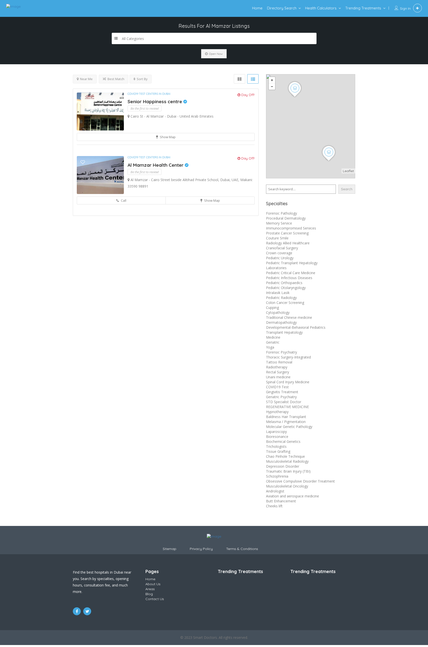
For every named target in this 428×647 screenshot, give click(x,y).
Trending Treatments (363, 8)
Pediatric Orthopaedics (284, 282)
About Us (152, 584)
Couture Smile (277, 238)
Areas (150, 589)
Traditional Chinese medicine (289, 317)
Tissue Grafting (278, 451)
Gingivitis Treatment (282, 391)
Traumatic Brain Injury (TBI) (288, 471)
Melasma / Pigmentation (286, 421)
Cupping (272, 307)
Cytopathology (278, 312)
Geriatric (272, 342)
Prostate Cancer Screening (287, 233)
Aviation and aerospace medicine (292, 496)
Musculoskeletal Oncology (287, 486)
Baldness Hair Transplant (286, 416)
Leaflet (348, 171)
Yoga (270, 347)
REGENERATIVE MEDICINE (287, 406)
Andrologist (275, 491)
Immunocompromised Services (291, 228)
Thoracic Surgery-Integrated (288, 357)
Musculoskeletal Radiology (287, 461)
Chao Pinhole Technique (285, 456)
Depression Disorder (282, 466)
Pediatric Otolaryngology (286, 287)
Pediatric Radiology (281, 297)
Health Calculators (321, 8)
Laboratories (276, 267)
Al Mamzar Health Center (156, 165)
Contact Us (154, 599)
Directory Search (281, 8)
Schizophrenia (277, 476)
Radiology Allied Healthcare (288, 243)
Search (346, 189)
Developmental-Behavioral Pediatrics (295, 327)
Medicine (273, 337)
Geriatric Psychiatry (281, 396)
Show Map (167, 137)
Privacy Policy (201, 549)
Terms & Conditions (242, 549)
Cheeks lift (274, 506)
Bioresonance (277, 436)
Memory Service (279, 223)
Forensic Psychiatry (281, 352)
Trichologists (276, 446)
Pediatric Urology (280, 258)
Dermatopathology (281, 322)
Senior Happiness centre (155, 101)
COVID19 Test (277, 387)
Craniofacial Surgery (282, 248)
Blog (149, 594)
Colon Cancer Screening (285, 302)
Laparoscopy (276, 431)
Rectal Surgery (277, 372)
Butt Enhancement (281, 501)
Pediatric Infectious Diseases (289, 277)
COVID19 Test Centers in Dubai (149, 94)
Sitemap (169, 549)
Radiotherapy (276, 367)
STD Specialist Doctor (283, 401)
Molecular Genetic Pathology (289, 426)
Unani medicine (278, 377)
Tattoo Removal (279, 362)
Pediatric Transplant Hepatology (292, 262)
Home (257, 8)
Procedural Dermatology (286, 218)
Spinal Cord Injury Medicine (287, 382)
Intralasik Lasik (278, 292)
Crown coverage (279, 253)
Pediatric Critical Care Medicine (290, 272)
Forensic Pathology (281, 213)
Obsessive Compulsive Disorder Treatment (300, 481)
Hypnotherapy (277, 411)
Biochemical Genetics (283, 441)
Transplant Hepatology (284, 332)
